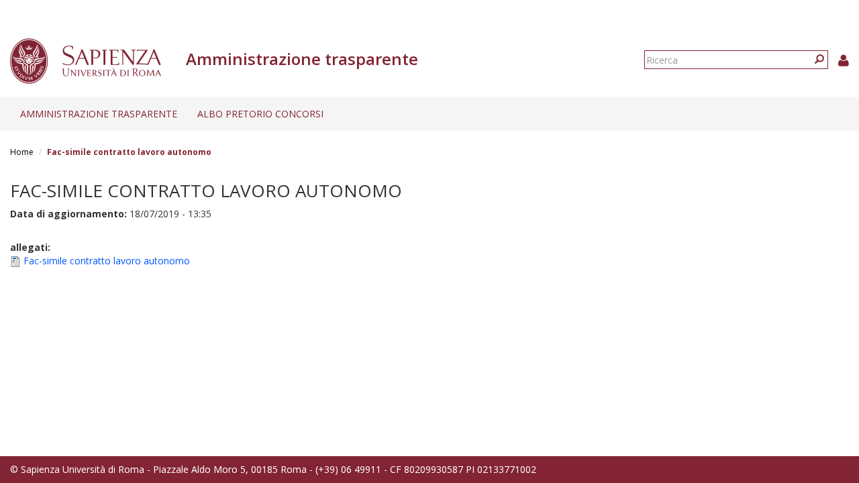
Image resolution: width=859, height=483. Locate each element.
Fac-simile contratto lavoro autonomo (106, 260)
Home (22, 152)
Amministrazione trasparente (98, 113)
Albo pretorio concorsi (260, 113)
